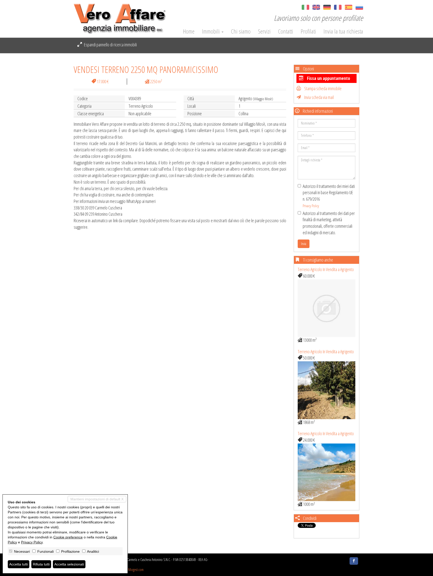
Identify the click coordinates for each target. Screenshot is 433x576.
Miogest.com (136, 569)
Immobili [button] (211, 31)
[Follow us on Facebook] (354, 561)
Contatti (285, 31)
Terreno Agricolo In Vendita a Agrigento (326, 269)
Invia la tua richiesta (343, 31)
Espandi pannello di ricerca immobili (110, 45)
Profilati (308, 31)
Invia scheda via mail (318, 97)
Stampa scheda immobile (322, 88)
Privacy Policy (311, 205)
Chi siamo (241, 31)
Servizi (264, 31)
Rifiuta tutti (41, 564)
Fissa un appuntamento (328, 78)
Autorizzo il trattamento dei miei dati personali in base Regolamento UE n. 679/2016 (329, 195)
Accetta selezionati (69, 564)
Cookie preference (68, 537)
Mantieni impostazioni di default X (97, 499)
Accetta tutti (18, 564)
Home (188, 31)
